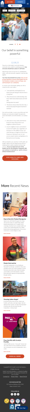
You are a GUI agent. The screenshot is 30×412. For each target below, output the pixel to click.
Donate (20, 2)
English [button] (16, 5)
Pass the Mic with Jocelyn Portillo (12, 341)
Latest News (12, 10)
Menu (27, 3)
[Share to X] (17, 44)
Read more (7, 233)
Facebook (12, 394)
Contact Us (6, 376)
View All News (15, 356)
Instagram (18, 394)
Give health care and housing (15, 158)
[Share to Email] (20, 44)
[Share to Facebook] (15, 44)
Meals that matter (10, 263)
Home (4, 10)
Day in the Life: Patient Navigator (15, 219)
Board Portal (23, 376)
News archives (21, 10)
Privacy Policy (14, 376)
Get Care (10, 2)
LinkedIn (15, 394)
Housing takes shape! (11, 299)
